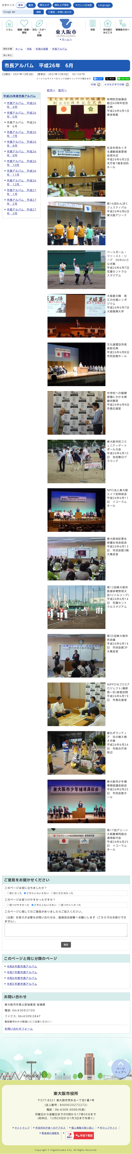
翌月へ (62, 90)
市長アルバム (59, 49)
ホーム (19, 49)
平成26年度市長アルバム (19, 96)
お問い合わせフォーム (19, 1028)
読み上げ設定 (62, 5)
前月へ (51, 90)
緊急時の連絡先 (50, 1133)
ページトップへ (120, 1070)
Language (104, 5)
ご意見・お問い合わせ (60, 12)
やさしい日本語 (83, 5)
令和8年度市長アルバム (22, 966)
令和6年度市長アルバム (22, 978)
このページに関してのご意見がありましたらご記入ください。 (44, 911)
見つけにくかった (71, 905)
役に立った (15, 893)
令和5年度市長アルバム (22, 984)
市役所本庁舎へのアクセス (50, 1128)
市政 (29, 49)
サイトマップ (22, 1128)
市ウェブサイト (108, 1128)
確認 (66, 945)
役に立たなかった (63, 893)
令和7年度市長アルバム (22, 972)
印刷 (93, 84)
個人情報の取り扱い (82, 1128)
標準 (20, 5)
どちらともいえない (37, 893)
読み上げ (44, 5)
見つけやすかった (19, 905)
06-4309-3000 (66, 1109)
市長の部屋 (42, 49)
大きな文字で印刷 (114, 84)
